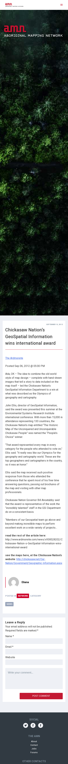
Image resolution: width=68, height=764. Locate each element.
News (9, 604)
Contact (34, 745)
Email (9, 646)
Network (23, 596)
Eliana (25, 582)
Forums (34, 752)
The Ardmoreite (14, 358)
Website (10, 657)
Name (9, 636)
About (34, 741)
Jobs (34, 748)
